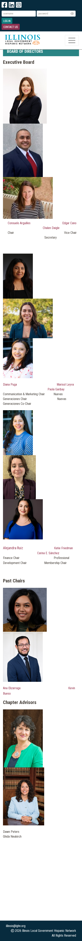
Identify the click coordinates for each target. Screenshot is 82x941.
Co (9, 223)
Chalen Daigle (51, 228)
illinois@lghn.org (15, 926)
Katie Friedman (63, 548)
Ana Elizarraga (11, 688)
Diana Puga (10, 384)
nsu (13, 223)
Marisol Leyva (65, 384)
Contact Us (10, 27)
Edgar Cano (69, 223)
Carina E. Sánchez (48, 553)
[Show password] (72, 13)
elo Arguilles (22, 223)
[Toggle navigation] (72, 40)
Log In (7, 21)
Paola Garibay (56, 389)
